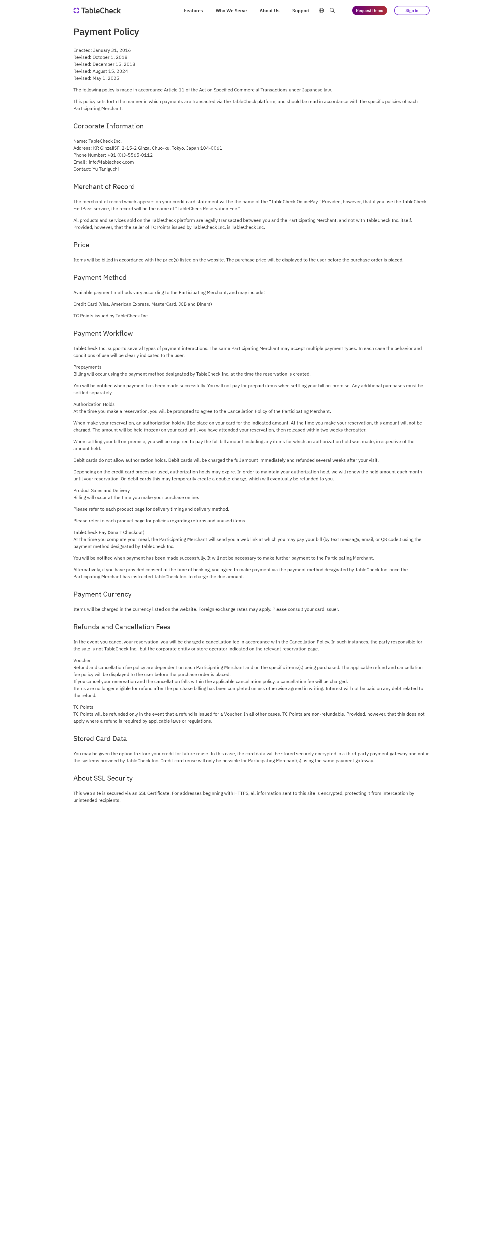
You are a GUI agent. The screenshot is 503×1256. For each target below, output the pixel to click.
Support (301, 10)
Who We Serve (231, 10)
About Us (269, 10)
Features (193, 10)
